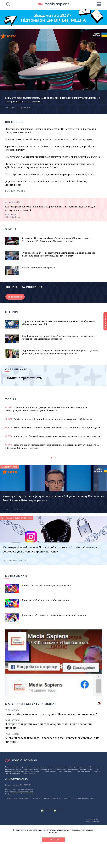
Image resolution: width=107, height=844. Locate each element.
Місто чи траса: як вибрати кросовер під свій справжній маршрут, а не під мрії (52, 740)
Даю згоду (53, 840)
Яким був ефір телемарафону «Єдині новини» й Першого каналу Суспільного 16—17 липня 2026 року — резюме (53, 498)
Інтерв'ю (12, 312)
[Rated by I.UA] (47, 811)
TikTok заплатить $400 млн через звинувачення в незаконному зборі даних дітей (57, 427)
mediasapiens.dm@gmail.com (21, 792)
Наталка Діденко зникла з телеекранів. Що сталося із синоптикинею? (51, 714)
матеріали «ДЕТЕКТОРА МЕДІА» (30, 703)
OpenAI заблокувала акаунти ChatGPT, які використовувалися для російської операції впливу (51, 148)
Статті (10, 228)
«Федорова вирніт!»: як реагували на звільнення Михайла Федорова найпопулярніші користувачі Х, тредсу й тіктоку (46, 409)
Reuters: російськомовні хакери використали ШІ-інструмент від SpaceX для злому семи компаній (50, 130)
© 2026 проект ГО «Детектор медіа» (19, 789)
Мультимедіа (16, 576)
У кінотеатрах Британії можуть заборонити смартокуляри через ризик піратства (57, 436)
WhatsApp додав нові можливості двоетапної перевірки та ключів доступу (50, 174)
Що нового (14, 121)
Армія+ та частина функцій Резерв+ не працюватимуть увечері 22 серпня (53, 418)
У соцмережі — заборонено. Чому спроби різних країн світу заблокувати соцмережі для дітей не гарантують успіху (50, 549)
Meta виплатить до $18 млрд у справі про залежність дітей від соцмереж (49, 139)
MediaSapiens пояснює (16, 517)
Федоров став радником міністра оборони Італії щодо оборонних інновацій (48, 726)
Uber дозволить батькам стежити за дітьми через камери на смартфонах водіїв (52, 156)
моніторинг (9, 466)
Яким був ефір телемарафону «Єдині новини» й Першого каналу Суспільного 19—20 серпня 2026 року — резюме (53, 446)
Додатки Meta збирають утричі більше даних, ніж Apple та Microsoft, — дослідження (47, 183)
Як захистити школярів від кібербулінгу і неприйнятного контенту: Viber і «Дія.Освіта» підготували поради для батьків (49, 165)
